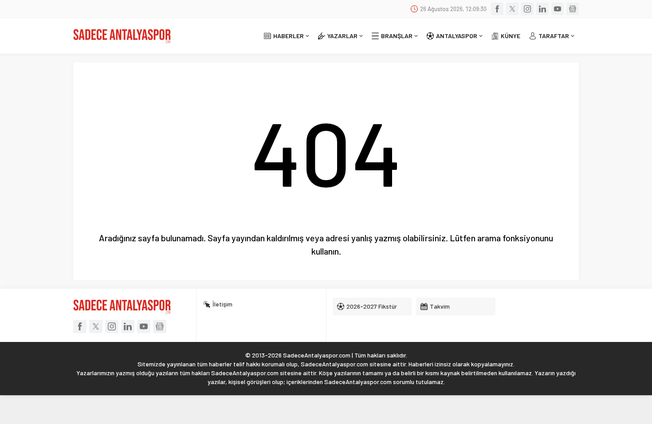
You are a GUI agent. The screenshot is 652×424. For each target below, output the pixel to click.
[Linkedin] (542, 9)
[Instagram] (527, 9)
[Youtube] (557, 9)
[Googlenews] (572, 9)
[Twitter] (512, 9)
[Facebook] (497, 9)
